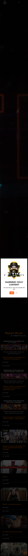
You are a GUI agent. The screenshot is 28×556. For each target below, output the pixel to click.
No (16, 292)
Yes (12, 292)
